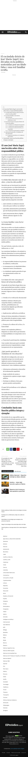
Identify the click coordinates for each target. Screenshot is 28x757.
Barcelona (5, 551)
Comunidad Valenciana (9, 572)
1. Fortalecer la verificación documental (16, 124)
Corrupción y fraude (8, 577)
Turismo (5, 697)
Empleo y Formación (8, 596)
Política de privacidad (15, 752)
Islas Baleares (6, 624)
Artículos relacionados (7, 471)
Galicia (4, 614)
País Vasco (5, 669)
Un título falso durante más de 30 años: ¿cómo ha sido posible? (15, 113)
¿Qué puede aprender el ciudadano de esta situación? (14, 132)
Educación (5, 590)
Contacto (8, 752)
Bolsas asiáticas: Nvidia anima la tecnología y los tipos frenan (14, 511)
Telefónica (5, 687)
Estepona (5, 601)
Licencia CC (23, 752)
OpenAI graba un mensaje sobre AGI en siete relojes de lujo (14, 528)
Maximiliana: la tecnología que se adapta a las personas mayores (12, 520)
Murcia (5, 643)
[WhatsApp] (7, 449)
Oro (4, 666)
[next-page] (5, 497)
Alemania (5, 541)
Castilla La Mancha (8, 557)
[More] (21, 449)
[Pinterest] (18, 449)
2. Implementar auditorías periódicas (15, 126)
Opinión (5, 663)
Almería (5, 544)
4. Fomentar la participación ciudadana (16, 130)
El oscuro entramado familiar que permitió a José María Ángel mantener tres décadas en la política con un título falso (21, 462)
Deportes (5, 585)
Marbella (5, 632)
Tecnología (6, 684)
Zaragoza (5, 710)
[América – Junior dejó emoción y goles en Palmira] (5, 484)
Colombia (5, 570)
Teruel (4, 689)
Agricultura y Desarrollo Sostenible (12, 538)
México (5, 635)
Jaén (4, 627)
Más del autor (17, 471)
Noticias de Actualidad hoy (10, 653)
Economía (5, 588)
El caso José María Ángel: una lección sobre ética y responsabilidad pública (13, 109)
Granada (5, 617)
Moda (4, 640)
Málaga (5, 630)
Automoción (6, 549)
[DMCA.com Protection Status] (18, 736)
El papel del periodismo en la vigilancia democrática (16, 136)
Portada (3, 752)
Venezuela (5, 702)
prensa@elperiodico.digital (17, 748)
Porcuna (5, 674)
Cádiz (4, 554)
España (5, 598)
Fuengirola (5, 609)
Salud (4, 676)
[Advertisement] (14, 15)
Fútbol (4, 611)
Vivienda (5, 708)
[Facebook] (11, 449)
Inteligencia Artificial (8, 619)
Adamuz (5, 536)
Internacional (6, 622)
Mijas (4, 637)
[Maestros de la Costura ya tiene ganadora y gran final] (5, 491)
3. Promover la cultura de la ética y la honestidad (15, 128)
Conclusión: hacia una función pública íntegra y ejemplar (13, 139)
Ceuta (4, 564)
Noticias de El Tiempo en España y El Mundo (14, 656)
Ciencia (5, 567)
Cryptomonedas (7, 580)
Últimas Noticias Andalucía (10, 700)
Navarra (5, 645)
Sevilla (4, 679)
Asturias (5, 546)
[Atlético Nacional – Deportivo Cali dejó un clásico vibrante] (5, 476)
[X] (14, 449)
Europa (5, 604)
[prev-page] (2, 497)
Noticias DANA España (8, 650)
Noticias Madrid (7, 658)
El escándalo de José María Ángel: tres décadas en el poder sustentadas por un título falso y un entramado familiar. (7, 462)
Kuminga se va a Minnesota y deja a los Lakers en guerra (12, 515)
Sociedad (5, 682)
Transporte (6, 695)
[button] (2, 32)
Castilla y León (6, 559)
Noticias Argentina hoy (8, 648)
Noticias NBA (6, 661)
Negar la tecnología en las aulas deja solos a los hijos (13, 524)
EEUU (4, 593)
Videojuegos (6, 705)
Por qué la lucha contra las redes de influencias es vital (15, 119)
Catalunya (5, 562)
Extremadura (6, 606)
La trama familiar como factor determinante (13, 116)
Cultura (5, 583)
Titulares (2, 53)
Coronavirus (6, 575)
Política (5, 671)
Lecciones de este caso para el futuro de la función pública (15, 122)
